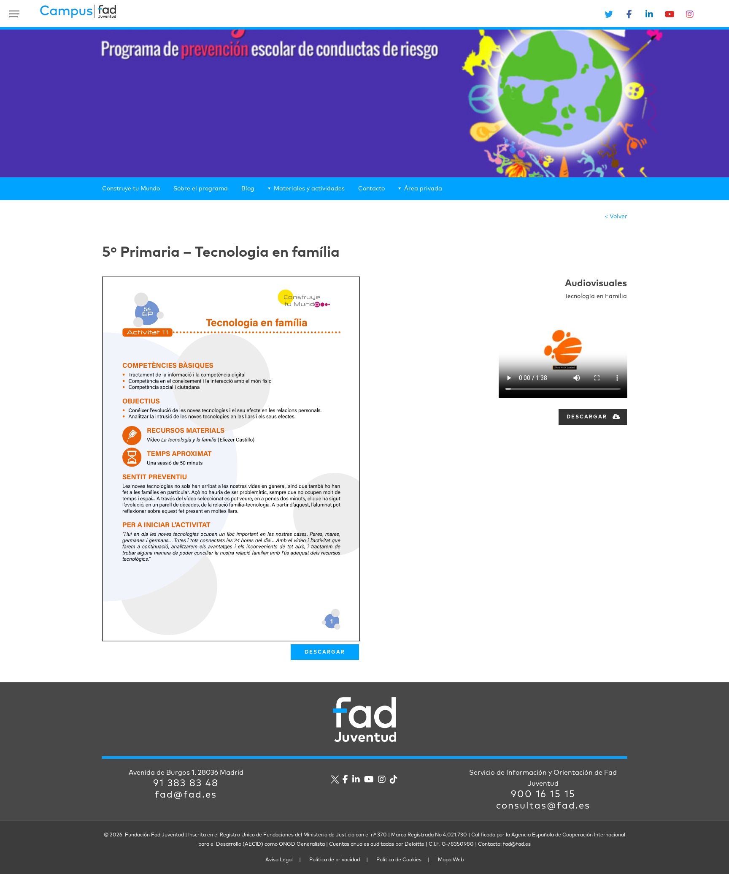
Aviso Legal (279, 860)
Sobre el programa (200, 189)
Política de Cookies (398, 860)
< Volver (616, 217)
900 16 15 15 (543, 794)
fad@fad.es (186, 795)
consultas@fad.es (543, 806)
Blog (247, 189)
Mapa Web (451, 860)
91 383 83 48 (186, 783)
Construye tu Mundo (131, 189)
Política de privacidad (334, 860)
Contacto (371, 189)
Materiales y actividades (309, 189)
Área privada (423, 189)
